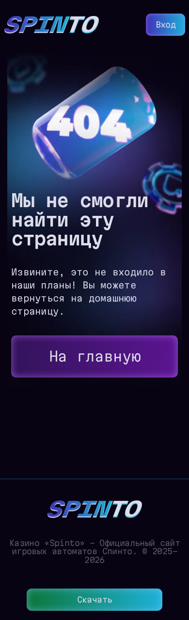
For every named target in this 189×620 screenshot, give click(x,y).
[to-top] (174, 561)
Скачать (94, 599)
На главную (95, 356)
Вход (165, 24)
